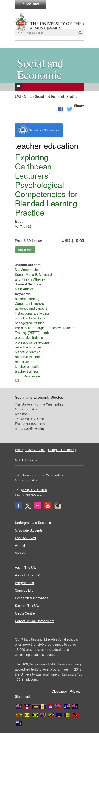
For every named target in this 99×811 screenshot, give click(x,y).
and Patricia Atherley (30, 279)
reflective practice (28, 352)
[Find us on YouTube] (47, 507)
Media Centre (25, 613)
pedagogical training (29, 323)
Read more (31, 376)
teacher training (26, 371)
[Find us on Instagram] (57, 507)
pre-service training (29, 337)
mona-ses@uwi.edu (29, 428)
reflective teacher (27, 356)
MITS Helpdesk (26, 460)
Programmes (24, 582)
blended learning (27, 298)
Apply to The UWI (28, 575)
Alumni (20, 545)
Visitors (20, 553)
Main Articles (24, 289)
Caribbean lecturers (29, 303)
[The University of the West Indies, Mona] (49, 22)
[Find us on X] (28, 507)
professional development (33, 342)
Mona (28, 96)
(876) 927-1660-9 (34, 489)
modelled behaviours (30, 318)
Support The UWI (27, 605)
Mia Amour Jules (27, 269)
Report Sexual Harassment (34, 620)
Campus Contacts (61, 449)
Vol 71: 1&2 (23, 226)
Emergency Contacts (30, 449)
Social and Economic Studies (56, 96)
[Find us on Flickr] (37, 507)
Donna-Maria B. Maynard (33, 274)
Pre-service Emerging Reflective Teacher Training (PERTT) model (45, 330)
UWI (18, 96)
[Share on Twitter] (69, 110)
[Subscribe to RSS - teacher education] (17, 381)
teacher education (28, 366)
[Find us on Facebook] (18, 507)
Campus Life (24, 590)
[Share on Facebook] (60, 110)
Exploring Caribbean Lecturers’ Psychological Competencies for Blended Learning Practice (46, 184)
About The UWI (26, 567)
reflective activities (28, 347)
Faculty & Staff (25, 537)
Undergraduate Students (33, 522)
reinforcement (25, 361)
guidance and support (31, 308)
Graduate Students (29, 530)
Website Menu (36, 90)
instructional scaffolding (32, 313)
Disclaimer (59, 691)
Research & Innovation (31, 598)
